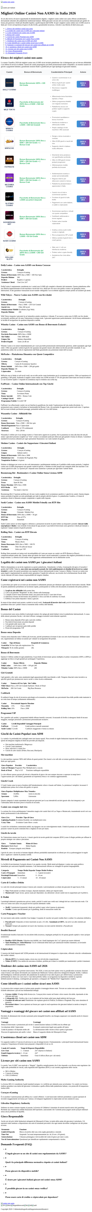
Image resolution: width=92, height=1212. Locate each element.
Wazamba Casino (9, 186)
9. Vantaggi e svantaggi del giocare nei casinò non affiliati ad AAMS (29, 45)
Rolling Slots (9, 258)
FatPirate (9, 167)
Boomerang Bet (9, 223)
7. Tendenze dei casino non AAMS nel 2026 (21, 41)
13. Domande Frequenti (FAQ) (16, 53)
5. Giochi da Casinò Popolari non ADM (19, 37)
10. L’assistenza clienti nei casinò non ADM (21, 47)
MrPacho (9, 148)
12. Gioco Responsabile (13, 51)
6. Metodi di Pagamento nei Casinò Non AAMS (22, 39)
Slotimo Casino (9, 204)
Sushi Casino (9, 241)
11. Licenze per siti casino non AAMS (18, 49)
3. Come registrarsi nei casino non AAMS (20, 33)
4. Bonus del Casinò (12, 35)
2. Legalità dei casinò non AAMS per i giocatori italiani (25, 31)
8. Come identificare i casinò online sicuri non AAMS (24, 43)
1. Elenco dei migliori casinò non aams (19, 29)
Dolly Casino (9, 90)
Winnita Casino (9, 129)
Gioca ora (83, 84)
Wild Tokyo (9, 110)
